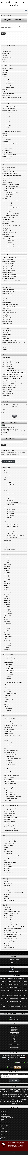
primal (16, 1099)
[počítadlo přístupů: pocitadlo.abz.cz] (14, 1017)
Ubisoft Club (8, 160)
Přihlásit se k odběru (8, 461)
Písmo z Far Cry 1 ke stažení (10, 382)
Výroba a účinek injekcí (8, 236)
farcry (7, 1091)
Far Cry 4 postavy (10, 500)
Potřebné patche (7, 302)
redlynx (19, 1099)
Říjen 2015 (6, 617)
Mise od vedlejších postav (12, 504)
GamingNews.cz (4, 1135)
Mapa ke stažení (7, 99)
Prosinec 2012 (7, 643)
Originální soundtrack (10, 81)
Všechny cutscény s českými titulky (11, 280)
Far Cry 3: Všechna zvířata (9, 291)
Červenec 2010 (7, 649)
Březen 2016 (6, 608)
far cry (3, 1091)
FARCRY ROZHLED (14, 1035)
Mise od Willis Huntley (10, 240)
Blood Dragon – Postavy (9, 270)
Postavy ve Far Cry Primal (12, 537)
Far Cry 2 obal (6, 344)
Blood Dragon (9, 482)
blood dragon (10, 1089)
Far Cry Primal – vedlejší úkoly (13, 526)
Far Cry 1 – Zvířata (7, 364)
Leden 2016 (6, 611)
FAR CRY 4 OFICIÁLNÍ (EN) (14, 1032)
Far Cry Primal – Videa (11, 528)
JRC (23, 434)
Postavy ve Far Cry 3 (8, 293)
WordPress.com (14, 962)
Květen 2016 (6, 604)
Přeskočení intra (7, 223)
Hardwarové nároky (8, 180)
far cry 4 (20, 1091)
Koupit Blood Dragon (8, 259)
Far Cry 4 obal (6, 234)
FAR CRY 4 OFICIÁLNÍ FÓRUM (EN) (14, 1033)
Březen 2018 (6, 574)
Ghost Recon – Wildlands (9, 544)
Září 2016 (6, 596)
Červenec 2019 (7, 559)
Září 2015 (6, 619)
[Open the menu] (26, 10)
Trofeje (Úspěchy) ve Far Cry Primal (12, 131)
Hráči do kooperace (8, 68)
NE (3, 412)
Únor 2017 (6, 589)
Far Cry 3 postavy (10, 484)
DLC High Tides (7, 310)
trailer (1, 1101)
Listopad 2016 (7, 593)
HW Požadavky (6, 51)
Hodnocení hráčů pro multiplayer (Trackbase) (14, 372)
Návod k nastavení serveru (9, 385)
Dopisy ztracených (7, 321)
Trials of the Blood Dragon (9, 549)
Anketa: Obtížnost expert (9, 154)
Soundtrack (6, 53)
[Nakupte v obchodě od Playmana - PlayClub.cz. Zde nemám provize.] (14, 971)
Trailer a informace (7, 112)
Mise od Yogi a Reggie (10, 244)
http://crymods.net (14, 1045)
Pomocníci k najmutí (8, 57)
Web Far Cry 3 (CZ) (7, 317)
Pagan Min (5, 1099)
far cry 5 (3, 1096)
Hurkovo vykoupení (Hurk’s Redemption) (13, 207)
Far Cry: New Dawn (7, 540)
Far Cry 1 (14, 1038)
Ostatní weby (3, 1137)
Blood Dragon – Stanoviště (9, 276)
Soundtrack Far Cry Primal (10, 143)
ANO (4, 409)
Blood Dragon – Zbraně (8, 272)
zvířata (12, 1103)
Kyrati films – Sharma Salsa (11, 248)
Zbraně (5, 74)
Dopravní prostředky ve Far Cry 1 (11, 363)
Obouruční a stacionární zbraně (12, 192)
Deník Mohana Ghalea (8, 230)
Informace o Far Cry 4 (8, 171)
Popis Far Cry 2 (7, 331)
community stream (18, 1089)
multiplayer (22, 1098)
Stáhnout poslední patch (9, 263)
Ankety (5, 470)
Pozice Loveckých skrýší (9, 108)
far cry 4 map (9, 1092)
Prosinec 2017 (7, 579)
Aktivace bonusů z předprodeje (10, 110)
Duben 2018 (6, 572)
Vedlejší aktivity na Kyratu (9, 232)
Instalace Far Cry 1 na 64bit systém (11, 378)
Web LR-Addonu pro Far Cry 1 (14, 1026)
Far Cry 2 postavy (7, 332)
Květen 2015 (6, 627)
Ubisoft (19, 1101)
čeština (15, 1103)
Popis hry (5, 70)
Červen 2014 (6, 642)
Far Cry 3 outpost (7, 314)
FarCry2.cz (5, 348)
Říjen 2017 (6, 581)
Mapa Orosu (8, 127)
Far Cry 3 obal (6, 319)
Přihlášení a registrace (14, 959)
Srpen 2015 (6, 621)
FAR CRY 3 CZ (14, 1030)
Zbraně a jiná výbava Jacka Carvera (11, 361)
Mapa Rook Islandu (7, 300)
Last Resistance (14, 1042)
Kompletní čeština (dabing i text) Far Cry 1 (13, 376)
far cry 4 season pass (10, 1094)
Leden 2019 (6, 562)
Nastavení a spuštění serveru (10, 340)
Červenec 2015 (7, 623)
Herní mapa (6, 338)
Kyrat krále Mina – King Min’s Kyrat (11, 225)
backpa (5, 1089)
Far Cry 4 (5, 490)
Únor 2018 (6, 576)
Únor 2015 (6, 632)
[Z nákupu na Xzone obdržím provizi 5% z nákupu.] (14, 969)
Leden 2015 (6, 634)
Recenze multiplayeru (8, 179)
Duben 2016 (6, 606)
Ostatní (5, 545)
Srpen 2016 (6, 598)
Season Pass (6, 95)
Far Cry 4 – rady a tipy (11, 493)
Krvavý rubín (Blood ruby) (10, 203)
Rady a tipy (7, 150)
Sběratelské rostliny (8, 295)
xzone (24, 1101)
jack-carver (26, 1096)
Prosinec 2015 (7, 613)
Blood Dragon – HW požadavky (10, 274)
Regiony (5, 133)
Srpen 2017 (6, 583)
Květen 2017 (6, 587)
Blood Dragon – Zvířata (8, 268)
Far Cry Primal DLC (10, 530)
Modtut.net (14, 1041)
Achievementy (6, 250)
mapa (18, 1098)
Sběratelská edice (9, 117)
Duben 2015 (6, 628)
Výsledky (14, 417)
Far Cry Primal (6, 521)
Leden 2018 (6, 577)
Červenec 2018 (7, 568)
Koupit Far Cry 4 (7, 169)
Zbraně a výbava (7, 141)
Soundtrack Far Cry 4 (8, 227)
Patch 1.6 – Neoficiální (8, 391)
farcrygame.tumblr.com (14, 1044)
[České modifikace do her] (17, 1067)
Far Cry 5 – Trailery (10, 511)
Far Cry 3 (5, 479)
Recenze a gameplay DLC (9, 202)
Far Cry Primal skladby (11, 531)
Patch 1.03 (5, 336)
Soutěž (5, 547)
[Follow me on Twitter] (4, 10)
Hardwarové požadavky (8, 93)
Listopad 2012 (7, 645)
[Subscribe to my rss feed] (1, 10)
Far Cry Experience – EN (10, 306)
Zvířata (5, 78)
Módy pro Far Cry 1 (7, 389)
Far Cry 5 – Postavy (11, 509)
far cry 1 (10, 1091)
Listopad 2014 (7, 638)
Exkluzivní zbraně (9, 196)
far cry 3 (14, 1091)
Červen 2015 (6, 625)
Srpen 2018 (6, 566)
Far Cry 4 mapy (10, 496)
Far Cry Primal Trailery (11, 533)
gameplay (20, 1096)
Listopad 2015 (7, 615)
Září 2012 (6, 647)
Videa (4, 91)
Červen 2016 (6, 602)
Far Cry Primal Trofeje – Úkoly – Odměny (15, 535)
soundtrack (24, 1099)
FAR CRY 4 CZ (14, 1027)
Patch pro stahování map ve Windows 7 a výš (14, 342)
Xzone (12, 427)
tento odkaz (9, 429)
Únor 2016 (6, 610)
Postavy (5, 55)
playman (9, 1099)
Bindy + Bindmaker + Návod (9, 387)
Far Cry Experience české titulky (10, 304)
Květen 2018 (6, 570)
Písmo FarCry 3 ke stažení (9, 312)
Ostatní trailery (8, 114)
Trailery (5, 59)
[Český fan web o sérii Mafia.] (23, 1057)
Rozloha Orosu (9, 121)
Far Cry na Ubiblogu (4, 1134)
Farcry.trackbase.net (5, 1131)
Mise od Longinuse (9, 242)
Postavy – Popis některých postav (11, 184)
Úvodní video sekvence (8, 397)
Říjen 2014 (6, 640)
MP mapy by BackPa (8, 393)
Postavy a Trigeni (7, 359)
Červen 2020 (6, 557)
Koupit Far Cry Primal (9, 106)
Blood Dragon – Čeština (9, 261)
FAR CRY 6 (5, 61)
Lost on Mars (8, 85)
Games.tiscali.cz (4, 1129)
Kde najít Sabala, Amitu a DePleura (12, 186)
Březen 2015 (6, 630)
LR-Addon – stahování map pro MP (12, 370)
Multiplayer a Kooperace (10, 119)
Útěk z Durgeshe (9, 211)
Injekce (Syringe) (9, 209)
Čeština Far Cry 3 (7, 323)
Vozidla (5, 76)
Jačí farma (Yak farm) (10, 205)
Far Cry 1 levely (7, 380)
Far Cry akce (6, 519)
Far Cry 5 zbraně (10, 517)
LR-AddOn (11, 1098)
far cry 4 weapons (18, 1094)
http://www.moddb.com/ (14, 1047)
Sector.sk (2, 1132)
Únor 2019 (6, 560)
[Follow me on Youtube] (7, 10)
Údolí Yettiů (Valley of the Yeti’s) (12, 215)
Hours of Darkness (9, 83)
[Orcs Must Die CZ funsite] (11, 1062)
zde (6, 432)
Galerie (5, 49)
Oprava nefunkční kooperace (10, 173)
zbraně (26, 1101)
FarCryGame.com (7, 156)
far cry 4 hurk (4, 1092)
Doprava (5, 297)
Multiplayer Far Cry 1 (8, 366)
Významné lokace (7, 152)
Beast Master (8, 139)
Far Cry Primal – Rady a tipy (12, 524)
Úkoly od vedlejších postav (9, 238)
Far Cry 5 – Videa (10, 513)
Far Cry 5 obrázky (10, 515)
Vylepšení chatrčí (9, 123)
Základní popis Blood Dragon (10, 257)
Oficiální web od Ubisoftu (9, 278)
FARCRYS (14, 1036)
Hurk (23, 1096)
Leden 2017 (6, 591)
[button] (14, 1153)
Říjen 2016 (6, 594)
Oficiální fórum (8, 158)
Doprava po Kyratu (7, 182)
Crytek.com (14, 1048)
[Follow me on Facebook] (6, 10)
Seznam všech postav (10, 188)
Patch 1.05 (5, 308)
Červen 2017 (6, 585)
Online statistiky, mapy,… (9, 221)
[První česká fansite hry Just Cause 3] (4, 1062)
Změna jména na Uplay (8, 217)
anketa (1, 1089)
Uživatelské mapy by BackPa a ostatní (12, 175)
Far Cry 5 (5, 507)
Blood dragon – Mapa (8, 265)
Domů (2, 15)
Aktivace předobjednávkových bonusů (12, 97)
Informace (5, 48)
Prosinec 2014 (7, 636)
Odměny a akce (7, 145)
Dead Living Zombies (10, 87)
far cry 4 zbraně (24, 1094)
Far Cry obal (6, 395)
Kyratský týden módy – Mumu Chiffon (13, 246)
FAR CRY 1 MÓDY (14, 1029)
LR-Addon (9, 475)
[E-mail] (3, 10)
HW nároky (8, 115)
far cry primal (12, 1096)
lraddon (15, 1098)
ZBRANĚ (5, 190)
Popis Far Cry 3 (7, 287)
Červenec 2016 (7, 600)
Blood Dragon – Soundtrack (10, 267)
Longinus (7, 1098)
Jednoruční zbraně (9, 194)
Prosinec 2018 (7, 564)
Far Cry (5, 472)
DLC (6, 129)
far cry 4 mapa (16, 1092)
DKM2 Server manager (8, 349)
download (23, 1089)
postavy (13, 1099)
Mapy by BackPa (7, 334)
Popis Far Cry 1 (7, 357)
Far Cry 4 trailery (7, 229)
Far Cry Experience (10, 487)
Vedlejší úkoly (8, 125)
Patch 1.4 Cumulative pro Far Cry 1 (11, 374)
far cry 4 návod (21, 1092)
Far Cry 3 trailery (7, 316)
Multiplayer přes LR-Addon (11, 368)
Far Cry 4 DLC (9, 495)
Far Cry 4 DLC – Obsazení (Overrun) (12, 213)
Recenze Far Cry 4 (7, 177)
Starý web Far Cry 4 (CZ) (9, 167)
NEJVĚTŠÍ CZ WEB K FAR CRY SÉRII (14, 4)
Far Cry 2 (5, 477)
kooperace (3, 1098)
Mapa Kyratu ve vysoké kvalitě (10, 200)
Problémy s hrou (8, 148)
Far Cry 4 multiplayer (11, 498)
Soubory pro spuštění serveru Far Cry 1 (12, 383)
